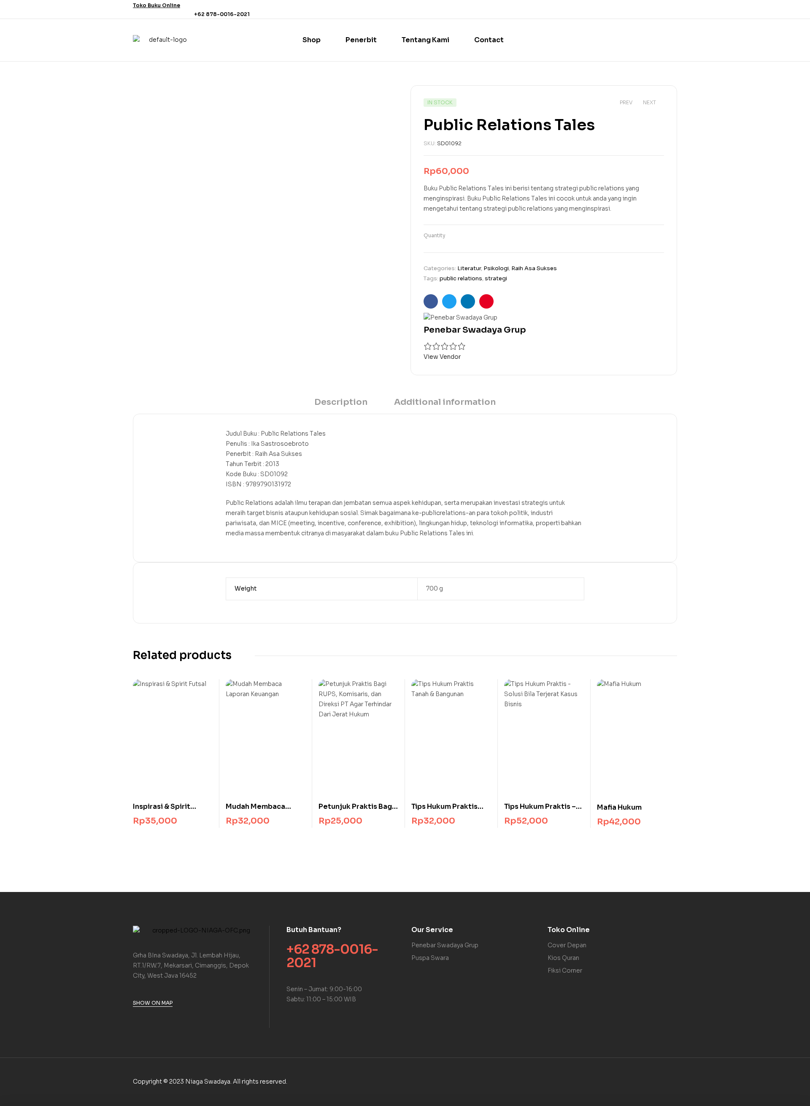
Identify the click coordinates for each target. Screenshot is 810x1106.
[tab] (341, 405)
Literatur (469, 268)
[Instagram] (672, 9)
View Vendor (442, 357)
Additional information (445, 402)
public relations (461, 278)
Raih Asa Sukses (534, 268)
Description (340, 402)
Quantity (435, 235)
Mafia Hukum (619, 807)
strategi (496, 278)
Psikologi (496, 268)
